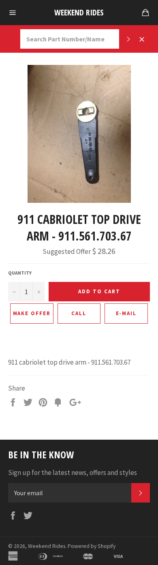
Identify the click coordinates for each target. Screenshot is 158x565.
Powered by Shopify (91, 546)
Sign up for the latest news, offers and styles (72, 472)
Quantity (20, 273)
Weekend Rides (79, 12)
